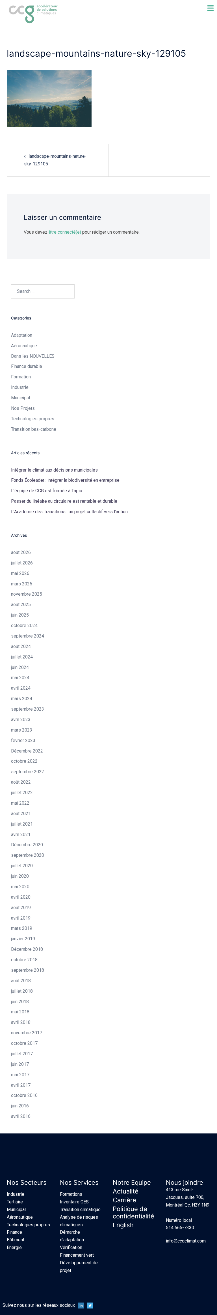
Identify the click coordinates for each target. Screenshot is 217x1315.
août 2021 (21, 813)
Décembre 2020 (27, 844)
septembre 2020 (27, 855)
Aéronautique (20, 1217)
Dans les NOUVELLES (33, 356)
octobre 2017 (24, 1043)
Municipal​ (20, 397)
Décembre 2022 (27, 751)
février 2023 (23, 740)
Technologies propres (28, 1224)
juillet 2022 (22, 792)
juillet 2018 (22, 991)
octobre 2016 (24, 1095)
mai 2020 (20, 886)
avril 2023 (21, 719)
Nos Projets (23, 408)
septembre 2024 (27, 636)
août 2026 (21, 552)
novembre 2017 (26, 1032)
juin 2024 (20, 667)
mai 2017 (20, 1074)
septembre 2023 (27, 709)
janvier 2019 (23, 938)
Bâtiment (15, 1239)
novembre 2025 (26, 594)
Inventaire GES (74, 1202)
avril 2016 (21, 1116)
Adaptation (21, 335)
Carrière (124, 1200)
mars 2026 (21, 584)
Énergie (14, 1247)
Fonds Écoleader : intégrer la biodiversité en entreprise (65, 480)
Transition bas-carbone (33, 429)
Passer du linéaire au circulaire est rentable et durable (64, 501)
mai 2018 (20, 1012)
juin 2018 (20, 1001)
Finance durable (26, 366)
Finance (14, 1232)
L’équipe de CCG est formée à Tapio (46, 490)
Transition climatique (80, 1209)
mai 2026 (20, 573)
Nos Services (79, 1182)
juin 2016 (20, 1106)
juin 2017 (20, 1064)
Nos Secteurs (27, 1182)
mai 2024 (20, 677)
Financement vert (77, 1255)
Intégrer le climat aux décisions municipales (54, 470)
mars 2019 (21, 928)
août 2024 (21, 646)
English (123, 1225)
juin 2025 (20, 615)
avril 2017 (21, 1085)
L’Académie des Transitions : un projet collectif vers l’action (69, 511)
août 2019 (21, 907)
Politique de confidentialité (133, 1212)
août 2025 (21, 604)
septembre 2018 (27, 970)
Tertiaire (15, 1202)
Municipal (16, 1209)
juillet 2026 (22, 563)
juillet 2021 (22, 824)
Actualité (125, 1191)
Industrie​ (20, 387)
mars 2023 (21, 730)
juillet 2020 (22, 865)
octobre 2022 (24, 761)
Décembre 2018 (27, 949)
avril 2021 (21, 834)
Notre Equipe (132, 1182)
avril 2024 (21, 688)
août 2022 (21, 782)
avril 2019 (21, 918)
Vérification (71, 1247)
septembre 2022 (27, 771)
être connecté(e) (65, 232)
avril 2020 (21, 897)
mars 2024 (21, 698)
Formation (21, 377)
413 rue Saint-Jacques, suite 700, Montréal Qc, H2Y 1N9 (187, 1197)
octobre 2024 (24, 625)
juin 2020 (20, 876)
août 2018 (21, 980)
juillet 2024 (22, 657)
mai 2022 (20, 803)
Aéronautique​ (24, 345)
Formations (71, 1194)
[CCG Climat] (33, 13)
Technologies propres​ (32, 418)
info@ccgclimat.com (186, 1241)
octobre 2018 (24, 959)
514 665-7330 (180, 1227)
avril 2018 (21, 1022)
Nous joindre (184, 1182)
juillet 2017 (22, 1053)
